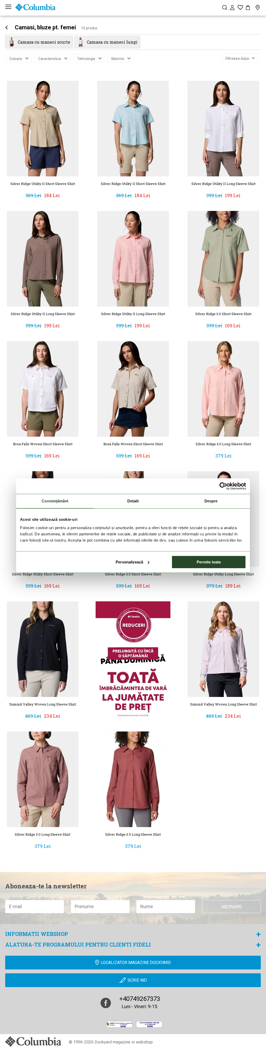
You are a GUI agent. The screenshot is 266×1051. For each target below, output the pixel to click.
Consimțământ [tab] (55, 501)
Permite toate (209, 562)
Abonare (231, 906)
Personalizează (129, 562)
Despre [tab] (211, 501)
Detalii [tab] (133, 501)
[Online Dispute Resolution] (149, 1024)
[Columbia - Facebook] (106, 1003)
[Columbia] (35, 7)
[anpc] (119, 1024)
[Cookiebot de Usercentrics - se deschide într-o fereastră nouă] (223, 486)
